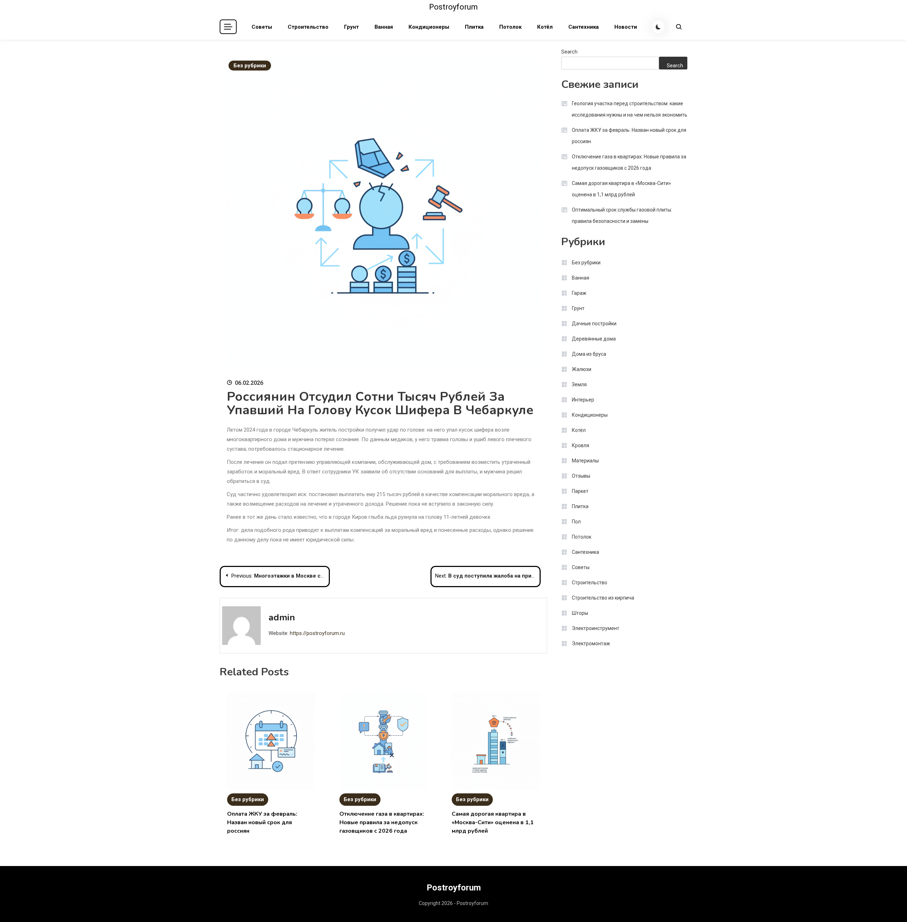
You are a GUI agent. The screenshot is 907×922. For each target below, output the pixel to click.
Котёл (545, 27)
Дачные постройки (594, 323)
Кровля (580, 445)
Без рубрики (249, 65)
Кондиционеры (429, 27)
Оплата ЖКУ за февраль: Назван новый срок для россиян (262, 822)
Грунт (351, 27)
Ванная (383, 27)
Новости (625, 27)
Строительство (308, 27)
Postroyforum (453, 6)
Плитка (474, 27)
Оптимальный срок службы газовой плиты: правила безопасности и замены (622, 215)
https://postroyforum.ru (317, 633)
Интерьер (583, 400)
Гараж (579, 293)
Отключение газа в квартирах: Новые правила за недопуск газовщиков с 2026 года (381, 822)
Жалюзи (581, 369)
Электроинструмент (595, 628)
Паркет (580, 491)
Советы (262, 27)
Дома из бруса (589, 354)
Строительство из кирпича (603, 598)
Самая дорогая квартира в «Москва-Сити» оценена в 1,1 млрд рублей (493, 822)
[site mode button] (658, 27)
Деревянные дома (594, 339)
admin (282, 617)
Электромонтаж (591, 643)
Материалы (585, 460)
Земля (579, 384)
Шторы (580, 613)
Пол (576, 521)
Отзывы (581, 476)
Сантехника (583, 27)
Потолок (510, 27)
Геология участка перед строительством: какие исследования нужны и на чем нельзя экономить (629, 109)
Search (569, 52)
